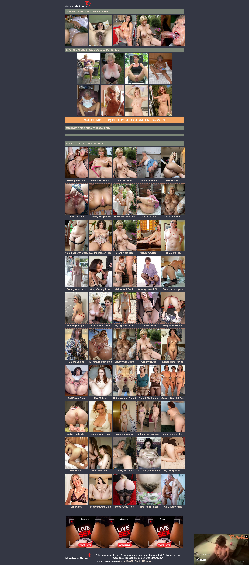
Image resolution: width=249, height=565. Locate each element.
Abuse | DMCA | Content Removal (135, 561)
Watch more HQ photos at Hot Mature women (124, 120)
